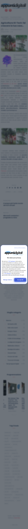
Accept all (20, 279)
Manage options (7, 279)
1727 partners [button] (11, 261)
